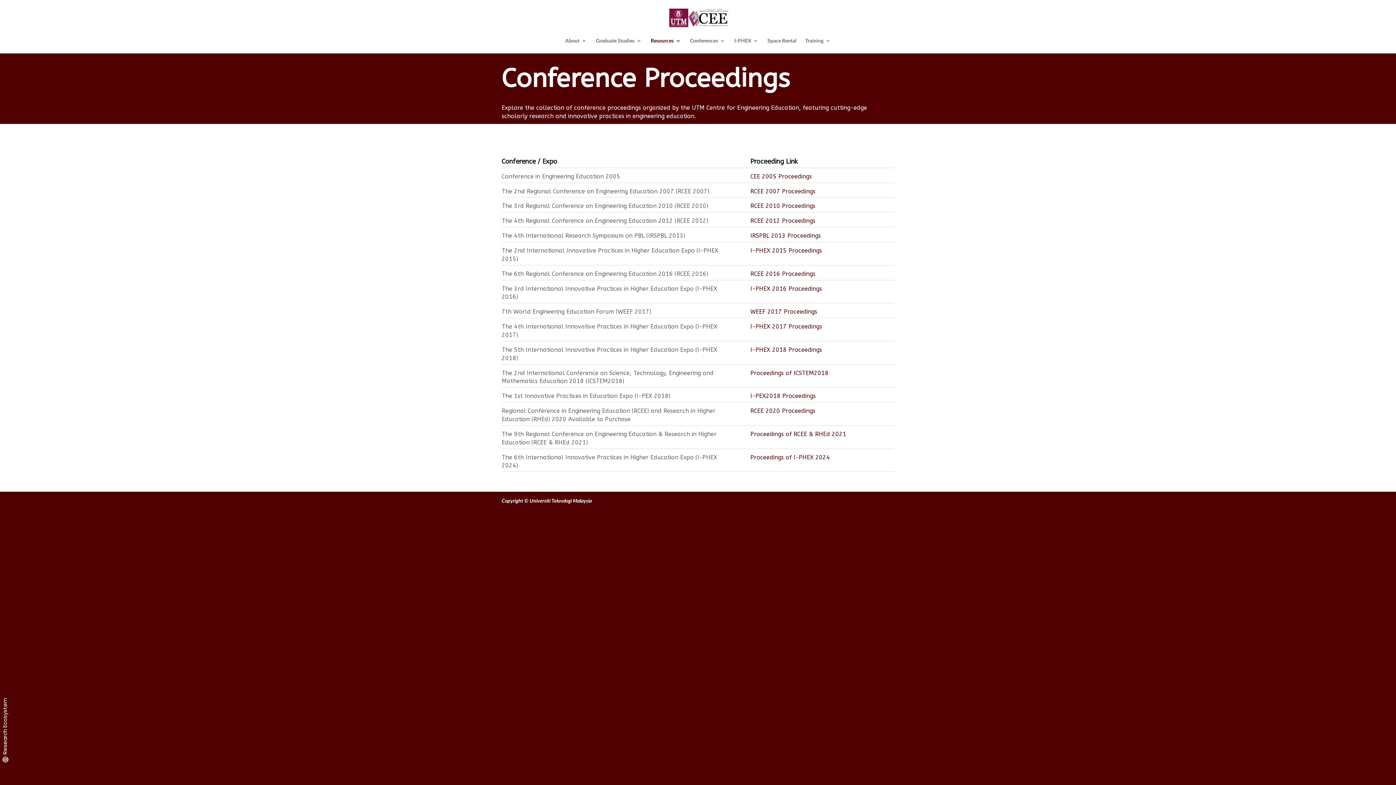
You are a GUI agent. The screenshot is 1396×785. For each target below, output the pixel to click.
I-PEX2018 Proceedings (783, 395)
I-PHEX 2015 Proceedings (786, 250)
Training (814, 41)
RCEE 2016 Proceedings (782, 273)
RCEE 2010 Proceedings (782, 205)
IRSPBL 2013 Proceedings (785, 235)
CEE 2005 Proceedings (781, 176)
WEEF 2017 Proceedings (783, 311)
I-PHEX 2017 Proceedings (786, 326)
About (572, 41)
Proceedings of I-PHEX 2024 (790, 457)
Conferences (704, 41)
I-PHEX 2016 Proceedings (786, 288)
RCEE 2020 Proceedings (783, 410)
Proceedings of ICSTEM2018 (789, 373)
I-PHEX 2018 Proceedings (786, 349)
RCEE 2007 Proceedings (782, 191)
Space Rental (781, 41)
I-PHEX (742, 41)
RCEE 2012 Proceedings (782, 220)
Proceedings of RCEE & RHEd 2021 (798, 434)
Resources (662, 41)
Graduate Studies (615, 41)
